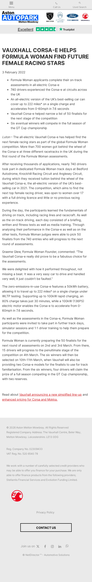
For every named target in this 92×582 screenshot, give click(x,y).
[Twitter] (38, 546)
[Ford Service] (72, 17)
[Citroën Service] (60, 17)
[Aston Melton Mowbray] (20, 17)
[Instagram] (52, 546)
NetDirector (32, 554)
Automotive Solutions (57, 554)
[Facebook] (45, 546)
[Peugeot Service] (49, 17)
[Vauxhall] (85, 17)
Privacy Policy (45, 512)
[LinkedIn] (60, 546)
